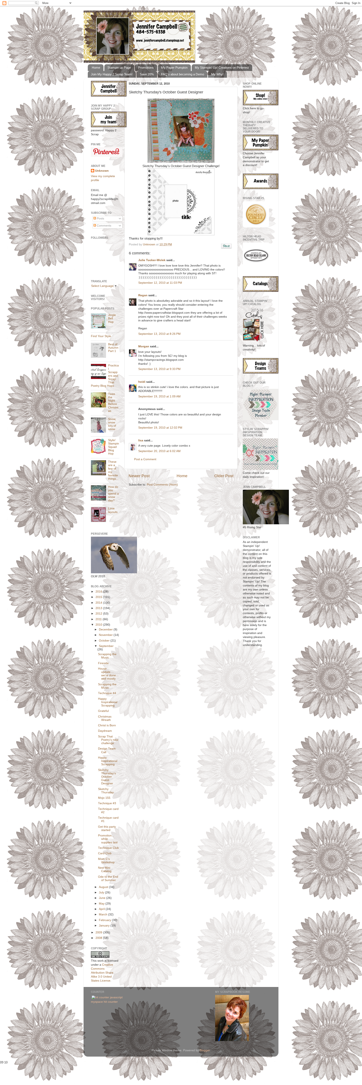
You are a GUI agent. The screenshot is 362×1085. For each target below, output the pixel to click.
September (106, 646)
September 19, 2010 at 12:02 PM (160, 427)
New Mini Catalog (104, 869)
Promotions (146, 67)
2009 (99, 932)
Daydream (105, 730)
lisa (140, 440)
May (102, 903)
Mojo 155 (104, 797)
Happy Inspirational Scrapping (107, 702)
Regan (142, 295)
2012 (99, 613)
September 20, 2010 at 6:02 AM (159, 451)
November (106, 635)
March (103, 914)
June (102, 897)
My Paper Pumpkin (174, 67)
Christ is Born (107, 725)
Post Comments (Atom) (162, 484)
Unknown (149, 244)
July (102, 892)
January (104, 925)
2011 (99, 619)
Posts (100, 218)
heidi (141, 381)
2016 (99, 591)
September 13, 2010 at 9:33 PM (159, 369)
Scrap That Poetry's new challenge (108, 740)
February (105, 920)
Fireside (103, 663)
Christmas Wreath (104, 718)
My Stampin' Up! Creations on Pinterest (222, 67)
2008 (99, 937)
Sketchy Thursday (106, 790)
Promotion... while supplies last (108, 839)
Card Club (104, 853)
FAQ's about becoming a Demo (182, 74)
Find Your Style (101, 336)
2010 (99, 624)
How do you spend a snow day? (113, 493)
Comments (103, 225)
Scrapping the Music (107, 656)
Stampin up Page (119, 67)
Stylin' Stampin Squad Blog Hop (113, 447)
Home (96, 67)
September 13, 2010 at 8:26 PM (159, 333)
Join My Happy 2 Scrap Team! (111, 74)
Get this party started (107, 828)
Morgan (143, 346)
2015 (99, 597)
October (104, 640)
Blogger (205, 1050)
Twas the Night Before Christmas (113, 402)
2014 (99, 602)
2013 (99, 608)
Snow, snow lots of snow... (112, 424)
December (106, 629)
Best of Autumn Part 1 (113, 348)
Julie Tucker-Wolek (151, 260)
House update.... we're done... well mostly (108, 673)
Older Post (223, 476)
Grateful (103, 711)
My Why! (217, 74)
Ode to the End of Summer (108, 878)
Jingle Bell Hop (112, 318)
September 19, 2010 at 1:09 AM (159, 396)
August (104, 887)
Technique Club (108, 847)
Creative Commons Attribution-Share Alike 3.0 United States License (102, 972)
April (102, 909)
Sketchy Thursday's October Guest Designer (107, 776)
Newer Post (139, 476)
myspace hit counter (104, 1001)
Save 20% (147, 74)
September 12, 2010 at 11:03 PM (160, 282)
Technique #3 (107, 803)
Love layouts (113, 510)
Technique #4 (107, 693)
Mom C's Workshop (106, 860)
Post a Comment (145, 459)
